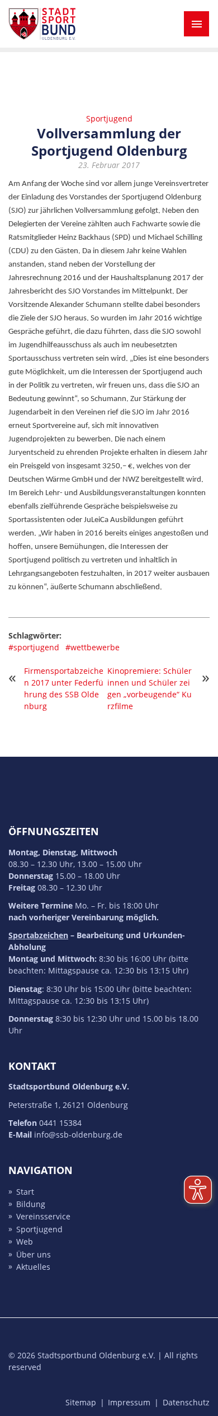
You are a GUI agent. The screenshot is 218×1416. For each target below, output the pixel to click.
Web (24, 1242)
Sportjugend (109, 118)
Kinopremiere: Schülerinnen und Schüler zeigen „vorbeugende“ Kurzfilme (149, 688)
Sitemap (80, 1402)
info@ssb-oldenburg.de (78, 1134)
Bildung (30, 1204)
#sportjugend (33, 647)
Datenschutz (186, 1402)
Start (25, 1191)
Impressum (129, 1402)
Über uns (33, 1254)
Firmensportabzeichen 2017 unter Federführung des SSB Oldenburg (63, 688)
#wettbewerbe (92, 647)
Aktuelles (33, 1266)
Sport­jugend (39, 1229)
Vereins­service (43, 1217)
